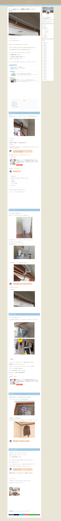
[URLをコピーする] (37, 514)
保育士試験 (45, 27)
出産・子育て (46, 28)
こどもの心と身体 (46, 31)
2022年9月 (45, 64)
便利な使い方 (14, 105)
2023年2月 (45, 57)
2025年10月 (45, 42)
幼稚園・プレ (46, 35)
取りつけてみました (14, 103)
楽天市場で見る (19, 384)
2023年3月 (45, 55)
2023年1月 (45, 58)
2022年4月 (45, 70)
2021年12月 (45, 76)
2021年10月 (45, 79)
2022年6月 (45, 67)
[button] (11, 514)
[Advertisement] (24, 92)
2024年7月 (45, 48)
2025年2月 (45, 45)
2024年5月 (45, 51)
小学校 (45, 34)
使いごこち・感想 (14, 104)
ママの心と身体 (46, 32)
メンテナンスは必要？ (15, 106)
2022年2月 (45, 73)
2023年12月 (45, 54)
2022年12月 (45, 60)
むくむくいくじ (30, 1)
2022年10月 (45, 63)
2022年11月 (45, 61)
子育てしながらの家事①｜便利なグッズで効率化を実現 (24, 73)
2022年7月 (45, 66)
